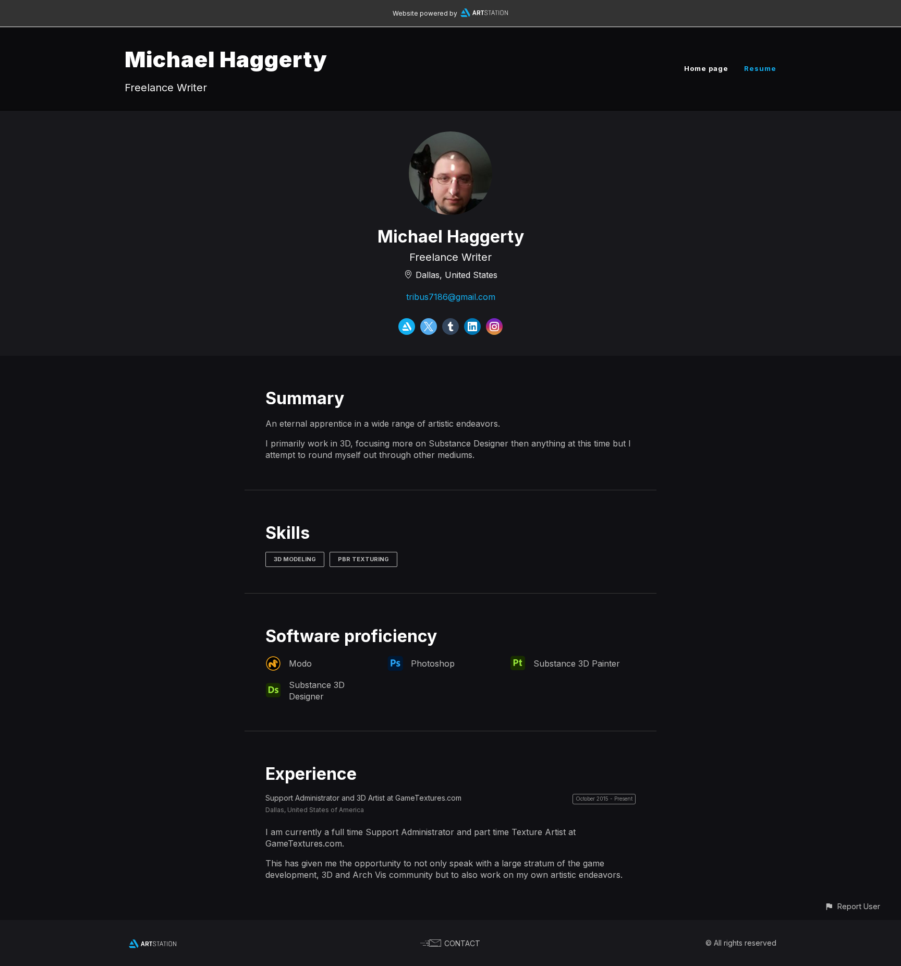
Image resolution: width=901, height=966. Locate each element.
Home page (706, 68)
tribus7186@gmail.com (450, 297)
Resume (760, 68)
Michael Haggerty (226, 59)
